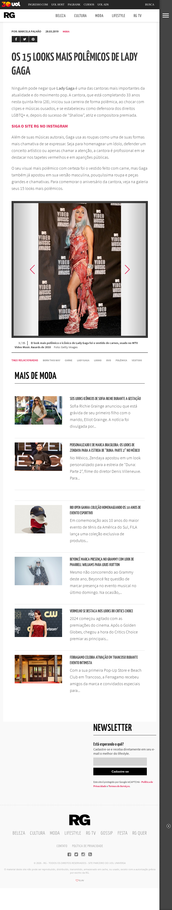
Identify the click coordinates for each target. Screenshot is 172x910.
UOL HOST (57, 4)
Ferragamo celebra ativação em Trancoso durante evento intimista (104, 660)
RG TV (138, 16)
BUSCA (149, 4)
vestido (137, 360)
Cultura (80, 16)
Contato (62, 846)
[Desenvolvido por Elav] (79, 882)
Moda (99, 16)
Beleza (61, 16)
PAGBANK (74, 4)
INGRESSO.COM (38, 4)
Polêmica (121, 360)
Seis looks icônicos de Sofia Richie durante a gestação (105, 399)
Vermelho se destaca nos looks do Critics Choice (101, 611)
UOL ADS (103, 4)
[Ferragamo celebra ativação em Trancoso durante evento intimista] (38, 682)
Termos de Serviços (119, 786)
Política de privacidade (87, 846)
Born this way (51, 360)
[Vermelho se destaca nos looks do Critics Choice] (38, 635)
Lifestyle (118, 16)
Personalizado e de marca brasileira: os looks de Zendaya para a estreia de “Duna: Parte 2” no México (105, 448)
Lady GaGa (83, 360)
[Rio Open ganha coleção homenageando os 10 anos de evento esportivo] (38, 532)
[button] (137, 269)
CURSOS (89, 4)
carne (68, 360)
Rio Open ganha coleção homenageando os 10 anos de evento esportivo (105, 510)
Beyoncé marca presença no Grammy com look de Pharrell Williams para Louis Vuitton (102, 562)
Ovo (108, 360)
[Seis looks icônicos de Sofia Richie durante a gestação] (38, 423)
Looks (98, 360)
